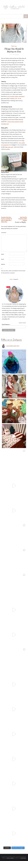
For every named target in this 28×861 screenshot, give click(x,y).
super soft (10, 147)
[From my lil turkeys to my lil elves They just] (14, 461)
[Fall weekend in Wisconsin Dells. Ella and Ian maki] (14, 585)
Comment (4, 232)
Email (3, 259)
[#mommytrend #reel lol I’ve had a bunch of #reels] (14, 809)
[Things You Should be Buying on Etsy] (14, 33)
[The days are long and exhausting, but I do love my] (14, 734)
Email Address (6, 324)
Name (3, 254)
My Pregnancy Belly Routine (23, 219)
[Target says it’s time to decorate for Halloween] (14, 709)
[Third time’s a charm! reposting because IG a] (14, 610)
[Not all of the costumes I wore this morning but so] (14, 510)
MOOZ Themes (10, 858)
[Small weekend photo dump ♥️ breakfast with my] (14, 659)
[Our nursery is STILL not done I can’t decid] (14, 833)
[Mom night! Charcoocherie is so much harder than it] (14, 486)
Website (3, 264)
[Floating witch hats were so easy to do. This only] (14, 635)
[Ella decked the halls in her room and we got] (14, 436)
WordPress (23, 858)
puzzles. (7, 149)
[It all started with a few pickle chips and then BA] (14, 759)
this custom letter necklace (15, 96)
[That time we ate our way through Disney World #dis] (14, 784)
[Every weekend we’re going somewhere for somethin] (14, 684)
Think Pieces (14, 46)
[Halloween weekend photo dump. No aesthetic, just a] (14, 535)
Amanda (17, 54)
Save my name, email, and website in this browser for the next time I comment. (13, 271)
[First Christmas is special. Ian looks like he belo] (14, 386)
